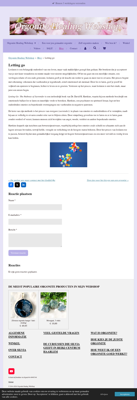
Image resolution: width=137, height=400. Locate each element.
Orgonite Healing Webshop (21, 57)
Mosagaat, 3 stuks (53, 320)
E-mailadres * (15, 214)
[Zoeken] (94, 48)
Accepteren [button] (125, 394)
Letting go (50, 57)
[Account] (85, 48)
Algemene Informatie (17, 335)
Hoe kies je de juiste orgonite (107, 341)
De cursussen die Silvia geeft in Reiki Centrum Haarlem (61, 348)
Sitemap (11, 382)
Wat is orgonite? (104, 333)
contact (15, 356)
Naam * (12, 200)
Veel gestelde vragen (61, 333)
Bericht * (12, 229)
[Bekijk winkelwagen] (104, 48)
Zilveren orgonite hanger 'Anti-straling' (23, 321)
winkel (14, 343)
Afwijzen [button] (104, 394)
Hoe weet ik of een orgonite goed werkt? (109, 352)
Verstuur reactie (18, 252)
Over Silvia (17, 350)
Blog (39, 57)
